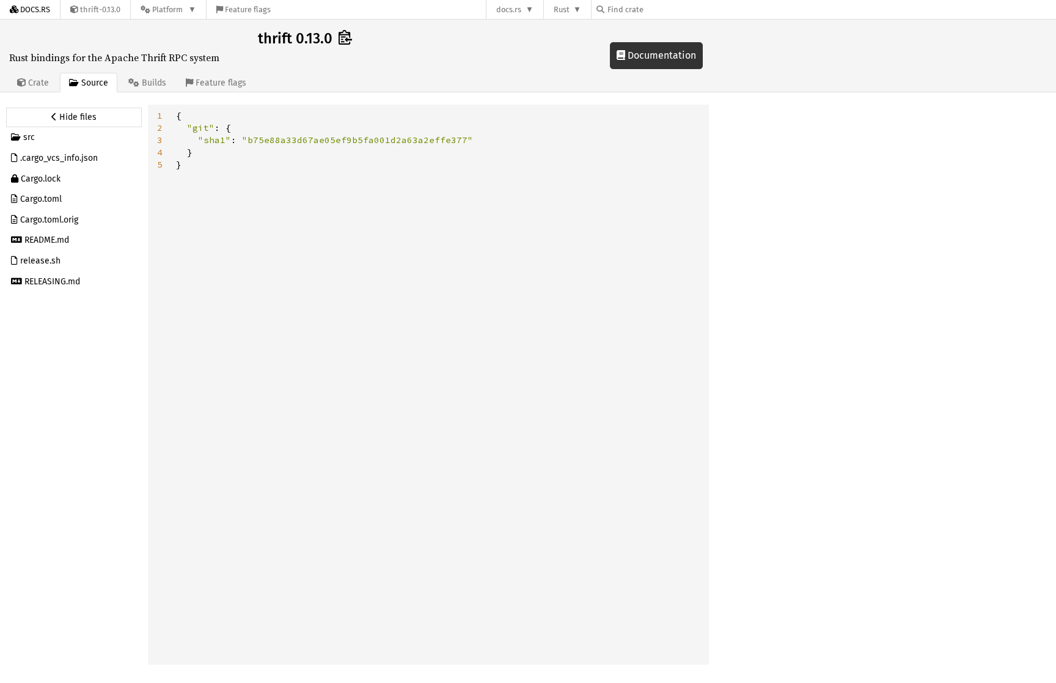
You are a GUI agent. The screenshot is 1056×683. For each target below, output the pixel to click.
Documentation (660, 55)
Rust (562, 9)
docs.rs (508, 9)
